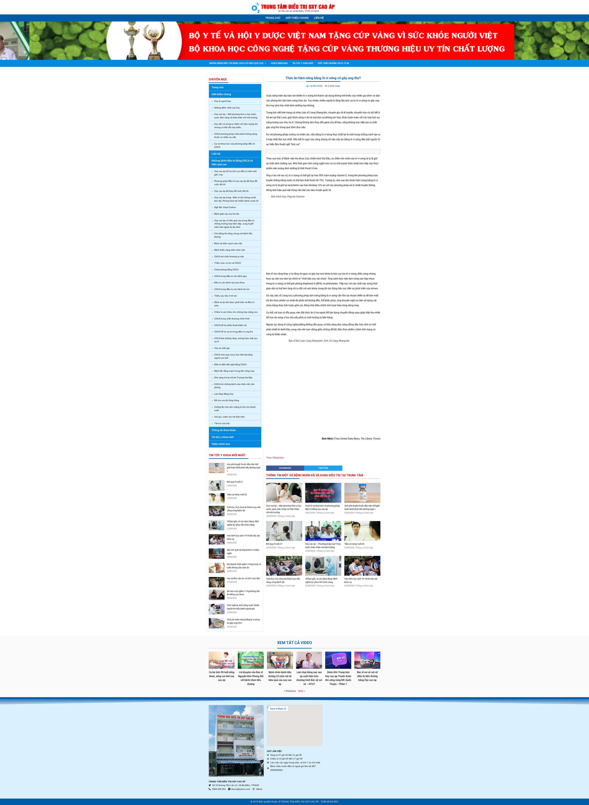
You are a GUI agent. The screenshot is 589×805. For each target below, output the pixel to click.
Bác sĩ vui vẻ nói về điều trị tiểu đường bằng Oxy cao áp (367, 676)
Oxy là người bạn (222, 101)
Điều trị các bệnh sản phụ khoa (229, 282)
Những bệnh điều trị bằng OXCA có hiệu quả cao (236, 63)
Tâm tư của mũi (222, 423)
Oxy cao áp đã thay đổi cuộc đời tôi (231, 191)
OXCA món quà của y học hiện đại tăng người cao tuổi (233, 356)
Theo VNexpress (275, 457)
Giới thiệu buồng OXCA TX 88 (333, 63)
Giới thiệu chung (297, 18)
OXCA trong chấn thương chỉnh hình (232, 318)
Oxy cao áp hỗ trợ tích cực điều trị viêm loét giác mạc (235, 173)
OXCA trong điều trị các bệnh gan (230, 276)
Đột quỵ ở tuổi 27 (235, 482)
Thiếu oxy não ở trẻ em (225, 296)
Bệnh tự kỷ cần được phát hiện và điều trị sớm (234, 304)
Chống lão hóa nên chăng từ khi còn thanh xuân (235, 409)
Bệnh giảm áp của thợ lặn (226, 214)
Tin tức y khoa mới (302, 63)
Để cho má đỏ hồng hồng (226, 400)
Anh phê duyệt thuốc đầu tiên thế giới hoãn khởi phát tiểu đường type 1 (243, 467)
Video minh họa (279, 63)
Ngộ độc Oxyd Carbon (225, 207)
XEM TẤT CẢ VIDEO (294, 642)
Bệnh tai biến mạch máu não (228, 243)
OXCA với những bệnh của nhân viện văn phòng (234, 386)
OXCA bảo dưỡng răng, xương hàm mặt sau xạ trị (235, 340)
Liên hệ (319, 18)
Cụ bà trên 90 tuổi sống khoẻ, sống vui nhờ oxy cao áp (221, 676)
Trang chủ (272, 18)
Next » (301, 690)
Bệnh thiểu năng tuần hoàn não (229, 250)
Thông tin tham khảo (224, 430)
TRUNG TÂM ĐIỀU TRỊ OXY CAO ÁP (300, 801)
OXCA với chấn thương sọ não (229, 256)
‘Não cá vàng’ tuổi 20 (237, 494)
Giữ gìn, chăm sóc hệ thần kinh (229, 417)
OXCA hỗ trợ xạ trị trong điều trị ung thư (233, 331)
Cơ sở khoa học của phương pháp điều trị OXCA (234, 145)
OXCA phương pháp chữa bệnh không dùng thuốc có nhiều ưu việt (235, 136)
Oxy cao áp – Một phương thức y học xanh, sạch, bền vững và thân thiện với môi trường (235, 116)
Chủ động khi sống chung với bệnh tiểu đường (233, 235)
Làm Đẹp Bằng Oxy (223, 394)
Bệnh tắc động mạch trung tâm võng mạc (234, 371)
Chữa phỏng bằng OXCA (226, 269)
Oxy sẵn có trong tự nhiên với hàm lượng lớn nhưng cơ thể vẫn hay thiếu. (236, 126)
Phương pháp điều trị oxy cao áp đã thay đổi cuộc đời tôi (235, 183)
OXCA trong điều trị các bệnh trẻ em (231, 289)
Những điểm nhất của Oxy (227, 107)
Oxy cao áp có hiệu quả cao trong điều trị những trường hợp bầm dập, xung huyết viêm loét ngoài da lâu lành (234, 223)
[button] (3, 41)
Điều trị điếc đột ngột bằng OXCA (230, 364)
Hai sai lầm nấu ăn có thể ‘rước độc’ (243, 578)
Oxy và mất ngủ (222, 348)
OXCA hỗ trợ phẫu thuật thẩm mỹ (230, 325)
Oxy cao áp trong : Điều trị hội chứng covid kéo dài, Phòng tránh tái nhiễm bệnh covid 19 (236, 199)
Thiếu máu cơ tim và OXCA (227, 263)
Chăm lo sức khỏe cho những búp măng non (236, 312)
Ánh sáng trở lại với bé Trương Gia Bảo (233, 377)
